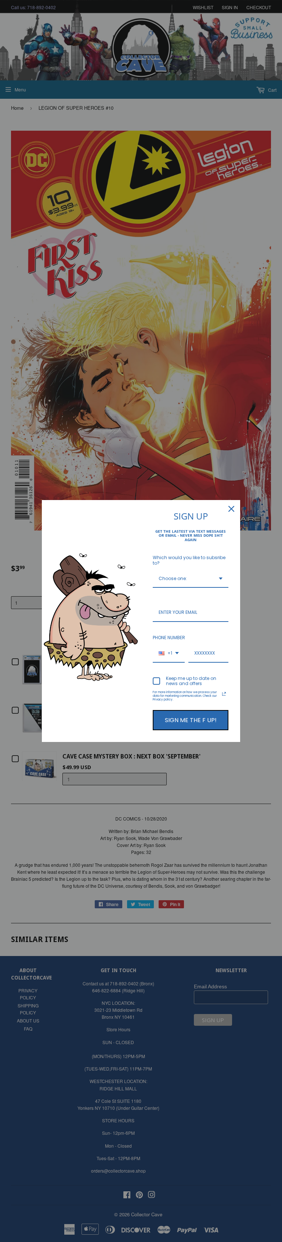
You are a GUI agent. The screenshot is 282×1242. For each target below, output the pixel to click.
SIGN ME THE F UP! (191, 720)
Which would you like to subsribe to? (189, 560)
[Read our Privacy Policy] (224, 693)
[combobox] (190, 579)
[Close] (231, 509)
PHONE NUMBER (169, 637)
